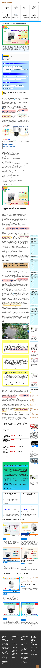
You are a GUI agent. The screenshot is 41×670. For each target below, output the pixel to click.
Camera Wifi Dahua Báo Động (16, 79)
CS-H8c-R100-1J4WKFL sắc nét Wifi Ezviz (34, 334)
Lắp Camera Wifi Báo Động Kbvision (34, 292)
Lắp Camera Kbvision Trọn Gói (19, 86)
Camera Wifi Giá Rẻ (33, 299)
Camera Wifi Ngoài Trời (34, 294)
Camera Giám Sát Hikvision (14, 648)
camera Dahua (35, 395)
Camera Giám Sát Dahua (14, 642)
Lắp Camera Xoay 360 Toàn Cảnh (34, 320)
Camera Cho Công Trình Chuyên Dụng (34, 275)
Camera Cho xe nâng (34, 261)
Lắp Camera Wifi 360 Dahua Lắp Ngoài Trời (34, 309)
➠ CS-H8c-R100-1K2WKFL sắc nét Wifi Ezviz (34, 349)
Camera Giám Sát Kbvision (14, 651)
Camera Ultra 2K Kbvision (33, 257)
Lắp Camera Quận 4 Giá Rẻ (34, 430)
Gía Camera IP (26, 69)
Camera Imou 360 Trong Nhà (34, 312)
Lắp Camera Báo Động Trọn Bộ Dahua (8, 86)
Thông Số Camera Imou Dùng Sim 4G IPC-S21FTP (34, 480)
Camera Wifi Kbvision (34, 283)
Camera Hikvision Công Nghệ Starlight (34, 245)
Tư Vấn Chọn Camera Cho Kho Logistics (34, 264)
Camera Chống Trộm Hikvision (34, 242)
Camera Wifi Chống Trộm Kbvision (21, 78)
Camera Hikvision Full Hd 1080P (34, 236)
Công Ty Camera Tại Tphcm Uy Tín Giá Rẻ (34, 446)
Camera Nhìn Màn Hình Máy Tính (18, 69)
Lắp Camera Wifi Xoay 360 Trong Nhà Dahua (9, 78)
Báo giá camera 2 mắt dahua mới (8, 69)
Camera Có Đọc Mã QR (34, 259)
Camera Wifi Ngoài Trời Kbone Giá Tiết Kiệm (34, 287)
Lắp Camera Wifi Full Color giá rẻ (15, 76)
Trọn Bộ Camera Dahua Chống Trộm (8, 85)
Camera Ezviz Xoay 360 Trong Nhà (34, 324)
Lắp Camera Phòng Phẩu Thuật (34, 270)
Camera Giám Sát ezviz (14, 656)
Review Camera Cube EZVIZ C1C (34, 464)
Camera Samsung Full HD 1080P (34, 250)
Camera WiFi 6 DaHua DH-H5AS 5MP (28, 584)
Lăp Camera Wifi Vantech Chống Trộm (34, 297)
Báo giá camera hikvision (18, 66)
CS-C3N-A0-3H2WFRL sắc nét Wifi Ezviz (34, 380)
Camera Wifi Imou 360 (6, 76)
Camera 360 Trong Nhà (34, 317)
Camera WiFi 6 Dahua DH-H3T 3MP (10, 591)
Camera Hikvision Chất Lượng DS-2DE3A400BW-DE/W (14, 23)
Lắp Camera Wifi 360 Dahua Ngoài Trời (34, 306)
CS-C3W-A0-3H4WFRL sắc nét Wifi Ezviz (34, 364)
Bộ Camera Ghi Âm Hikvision (19, 85)
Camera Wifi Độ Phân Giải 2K (7, 79)
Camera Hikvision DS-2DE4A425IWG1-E (10, 617)
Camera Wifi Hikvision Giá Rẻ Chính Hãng (34, 281)
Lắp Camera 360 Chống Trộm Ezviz (34, 315)
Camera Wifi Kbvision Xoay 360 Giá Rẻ (34, 303)
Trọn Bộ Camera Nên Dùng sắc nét (34, 254)
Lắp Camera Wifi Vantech (34, 289)
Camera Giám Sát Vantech (14, 645)
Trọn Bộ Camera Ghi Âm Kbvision (8, 88)
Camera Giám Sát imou (14, 654)
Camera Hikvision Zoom (34, 247)
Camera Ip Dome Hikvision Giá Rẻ (33, 239)
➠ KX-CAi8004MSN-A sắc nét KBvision (10, 560)
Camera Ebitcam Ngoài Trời (24, 76)
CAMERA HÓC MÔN (6, 3)
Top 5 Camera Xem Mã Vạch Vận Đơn (8, 66)
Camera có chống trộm (34, 272)
